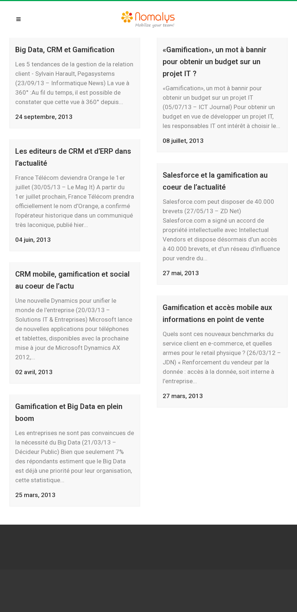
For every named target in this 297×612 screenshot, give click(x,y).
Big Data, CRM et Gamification (64, 49)
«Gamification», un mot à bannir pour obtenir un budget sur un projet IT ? (215, 61)
